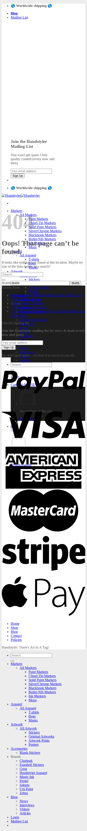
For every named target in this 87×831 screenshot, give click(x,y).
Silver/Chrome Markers (45, 231)
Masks (33, 720)
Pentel (24, 328)
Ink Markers (37, 696)
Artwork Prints (39, 287)
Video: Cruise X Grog (26, 299)
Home (15, 623)
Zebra (24, 340)
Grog (23, 316)
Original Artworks (41, 736)
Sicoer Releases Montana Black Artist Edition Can (46, 295)
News (24, 348)
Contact (16, 636)
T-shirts (34, 259)
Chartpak (26, 761)
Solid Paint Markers (42, 227)
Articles (25, 360)
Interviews (27, 352)
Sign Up (17, 175)
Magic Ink (27, 777)
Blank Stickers (30, 752)
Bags (32, 716)
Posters (34, 291)
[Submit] (3, 280)
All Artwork (28, 728)
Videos (24, 809)
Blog (14, 632)
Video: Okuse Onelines (27, 303)
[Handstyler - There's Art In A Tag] (21, 195)
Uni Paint (26, 336)
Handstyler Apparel (33, 320)
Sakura (24, 785)
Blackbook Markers (42, 235)
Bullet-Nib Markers (42, 692)
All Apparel (28, 255)
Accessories (19, 748)
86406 (6, 283)
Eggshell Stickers (32, 765)
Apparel (16, 704)
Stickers (34, 279)
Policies (16, 640)
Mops (33, 700)
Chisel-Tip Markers (42, 223)
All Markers (28, 668)
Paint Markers (38, 219)
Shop (14, 628)
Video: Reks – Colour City (29, 307)
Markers (16, 664)
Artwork (17, 271)
